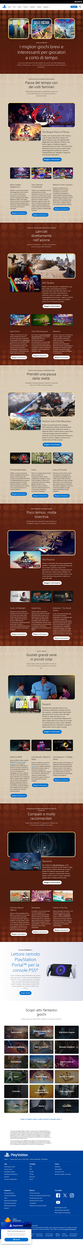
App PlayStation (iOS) (61, 1207)
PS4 (31, 1169)
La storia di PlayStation (10, 1179)
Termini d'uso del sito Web (49, 1235)
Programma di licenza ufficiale (38, 1205)
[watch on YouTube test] (36, 138)
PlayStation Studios (9, 1172)
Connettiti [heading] (58, 1190)
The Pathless (66, 915)
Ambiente (57, 1167)
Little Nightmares (58, 865)
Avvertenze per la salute (36, 1200)
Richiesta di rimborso (10, 1205)
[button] (25, 132)
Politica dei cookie (65, 1235)
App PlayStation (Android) (62, 1210)
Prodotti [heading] (32, 1164)
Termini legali (32, 1235)
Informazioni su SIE (9, 1167)
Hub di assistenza (9, 1193)
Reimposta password (10, 1203)
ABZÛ (60, 915)
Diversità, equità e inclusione (63, 1174)
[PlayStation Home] (4, 7)
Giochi (19, 7)
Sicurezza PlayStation (10, 1195)
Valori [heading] (57, 1164)
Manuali (6, 1208)
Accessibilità (58, 1169)
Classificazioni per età (36, 1198)
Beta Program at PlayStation (62, 1213)
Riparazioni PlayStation (10, 1200)
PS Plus (26, 7)
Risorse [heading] (32, 1190)
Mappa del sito (58, 1235)
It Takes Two (26, 340)
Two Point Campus (36, 336)
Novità (39, 7)
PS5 (14, 7)
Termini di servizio (35, 1193)
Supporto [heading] (7, 1190)
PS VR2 (31, 1172)
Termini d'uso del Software (73, 1235)
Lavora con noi (8, 1169)
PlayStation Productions (10, 1174)
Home (6, 1159)
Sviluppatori (33, 1203)
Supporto (45, 7)
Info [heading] (5, 1164)
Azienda (6, 1177)
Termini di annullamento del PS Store (40, 1195)
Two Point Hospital (44, 335)
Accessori (32, 7)
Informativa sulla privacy (39, 1235)
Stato (5, 1198)
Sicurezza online (59, 1172)
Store (9, 7)
